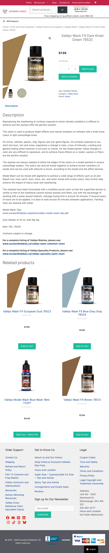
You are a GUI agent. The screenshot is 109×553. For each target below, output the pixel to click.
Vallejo (67, 96)
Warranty (84, 466)
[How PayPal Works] (88, 544)
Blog (54, 2)
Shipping (9, 462)
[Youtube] (13, 517)
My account (39, 2)
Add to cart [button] (27, 346)
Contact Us (64, 2)
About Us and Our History (48, 457)
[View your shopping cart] (100, 2)
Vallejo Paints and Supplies (49, 27)
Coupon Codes (88, 457)
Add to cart (88, 69)
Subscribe (42, 514)
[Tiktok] (13, 522)
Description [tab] (11, 106)
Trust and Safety (89, 462)
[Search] (62, 9)
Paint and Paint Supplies (22, 27)
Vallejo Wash (70, 27)
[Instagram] (8, 522)
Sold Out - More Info (27, 434)
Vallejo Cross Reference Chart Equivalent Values (14, 506)
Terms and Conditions (91, 471)
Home (29, 2)
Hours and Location (81, 2)
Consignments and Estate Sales (52, 487)
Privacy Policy (87, 475)
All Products (12, 21)
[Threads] (19, 522)
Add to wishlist (69, 76)
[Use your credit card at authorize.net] (66, 540)
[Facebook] (7, 517)
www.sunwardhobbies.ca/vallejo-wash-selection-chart (34, 243)
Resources (10, 490)
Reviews (39, 491)
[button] (49, 38)
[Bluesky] (24, 522)
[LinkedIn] (24, 517)
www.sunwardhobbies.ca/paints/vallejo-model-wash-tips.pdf (35, 213)
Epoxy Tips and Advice (47, 482)
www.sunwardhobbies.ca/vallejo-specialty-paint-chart (34, 253)
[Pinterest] (18, 517)
